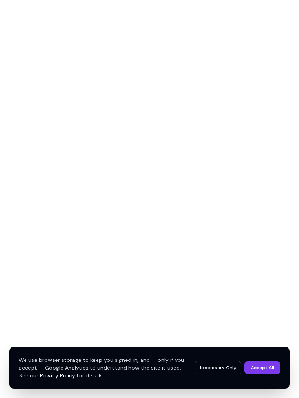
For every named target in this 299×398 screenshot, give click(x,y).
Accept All (262, 368)
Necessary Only (218, 368)
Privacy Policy (57, 375)
